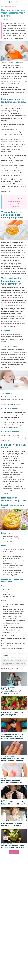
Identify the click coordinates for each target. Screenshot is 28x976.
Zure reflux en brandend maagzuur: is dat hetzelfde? (11, 781)
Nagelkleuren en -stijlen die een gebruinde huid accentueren (13, 759)
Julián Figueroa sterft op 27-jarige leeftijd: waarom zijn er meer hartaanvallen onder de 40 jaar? (13, 737)
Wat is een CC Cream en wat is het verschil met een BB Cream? (13, 803)
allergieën (10, 300)
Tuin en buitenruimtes (7, 711)
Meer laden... (14, 852)
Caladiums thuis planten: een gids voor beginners (12, 714)
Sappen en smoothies (7, 843)
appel (5, 623)
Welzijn (3, 6)
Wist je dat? (4, 800)
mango (16, 536)
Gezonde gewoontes (11, 6)
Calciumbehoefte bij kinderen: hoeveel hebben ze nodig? (12, 825)
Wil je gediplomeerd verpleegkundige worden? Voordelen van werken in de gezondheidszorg (11, 691)
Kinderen (3, 822)
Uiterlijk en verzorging (8, 687)
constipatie (22, 186)
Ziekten (3, 732)
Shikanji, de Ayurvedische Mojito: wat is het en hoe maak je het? (14, 846)
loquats (18, 404)
